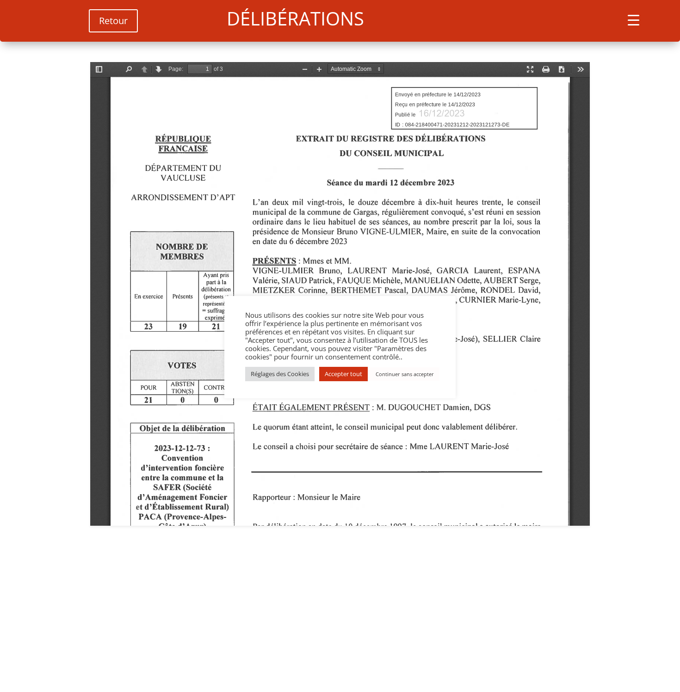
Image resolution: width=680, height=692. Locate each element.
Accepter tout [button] (343, 374)
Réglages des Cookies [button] (280, 374)
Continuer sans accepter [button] (405, 374)
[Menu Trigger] (633, 19)
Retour (113, 20)
